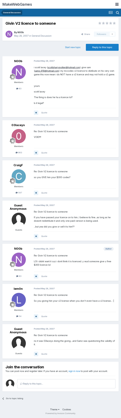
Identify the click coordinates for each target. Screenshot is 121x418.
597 (20, 192)
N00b (20, 32)
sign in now (74, 371)
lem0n (18, 288)
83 (19, 88)
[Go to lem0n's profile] (19, 300)
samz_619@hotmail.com (47, 70)
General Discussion (42, 35)
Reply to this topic (102, 47)
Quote (44, 112)
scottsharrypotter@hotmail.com (64, 67)
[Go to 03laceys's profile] (19, 136)
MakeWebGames (17, 4)
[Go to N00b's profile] (9, 34)
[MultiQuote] (36, 113)
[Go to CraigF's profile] (19, 176)
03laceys (18, 125)
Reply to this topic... (32, 383)
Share (86, 34)
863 (20, 152)
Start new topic (73, 47)
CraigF (18, 165)
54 (19, 316)
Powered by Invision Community (60, 413)
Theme (54, 409)
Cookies (66, 409)
